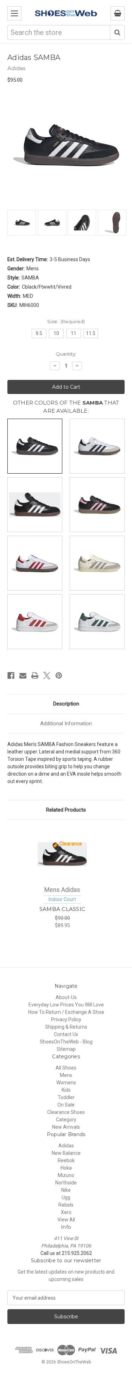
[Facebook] (10, 675)
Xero (66, 1212)
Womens (66, 1082)
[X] (46, 675)
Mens (66, 1075)
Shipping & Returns (66, 1027)
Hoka (66, 1168)
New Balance (66, 1153)
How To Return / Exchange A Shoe (66, 1012)
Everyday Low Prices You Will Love (66, 1005)
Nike (66, 1190)
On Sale (66, 1105)
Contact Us (66, 1034)
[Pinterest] (58, 675)
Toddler (66, 1097)
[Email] (22, 675)
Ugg (66, 1197)
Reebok (66, 1160)
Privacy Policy (66, 1019)
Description (66, 704)
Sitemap (66, 1049)
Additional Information (66, 723)
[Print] (34, 675)
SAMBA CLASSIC (62, 909)
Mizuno (66, 1175)
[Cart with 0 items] (118, 13)
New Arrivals (66, 1127)
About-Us (66, 997)
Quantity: (66, 354)
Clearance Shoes (66, 1112)
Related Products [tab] (66, 810)
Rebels (66, 1205)
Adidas (66, 1145)
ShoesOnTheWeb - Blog (66, 1042)
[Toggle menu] (14, 13)
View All (66, 1219)
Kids (66, 1090)
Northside (66, 1182)
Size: (66, 321)
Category (66, 1119)
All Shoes (66, 1068)
